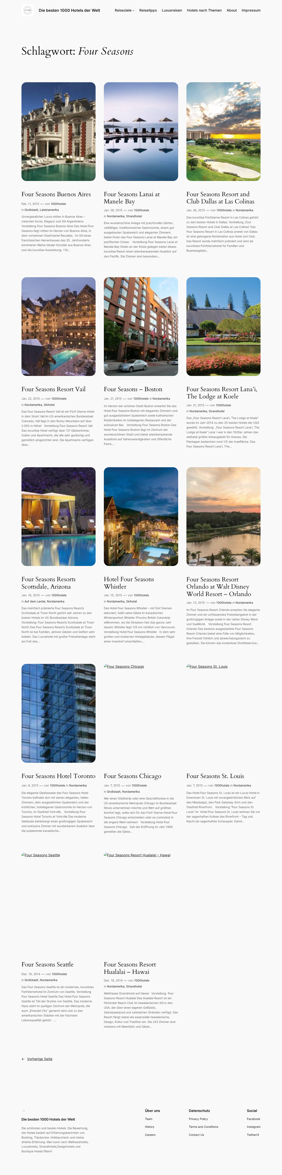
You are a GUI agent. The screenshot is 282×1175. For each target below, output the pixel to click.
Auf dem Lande (35, 601)
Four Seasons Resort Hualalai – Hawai (130, 968)
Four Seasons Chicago (132, 776)
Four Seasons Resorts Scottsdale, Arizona (48, 583)
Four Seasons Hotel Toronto (58, 776)
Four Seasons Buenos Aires (56, 194)
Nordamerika (115, 216)
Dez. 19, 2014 (30, 974)
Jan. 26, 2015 (113, 210)
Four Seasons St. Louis (215, 776)
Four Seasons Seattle (47, 964)
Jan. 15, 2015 (113, 595)
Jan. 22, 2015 (30, 398)
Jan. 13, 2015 (195, 602)
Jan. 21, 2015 (113, 398)
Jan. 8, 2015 (29, 785)
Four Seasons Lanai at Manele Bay (132, 198)
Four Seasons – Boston (133, 389)
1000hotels (58, 203)
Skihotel (49, 404)
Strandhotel (134, 216)
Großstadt (31, 209)
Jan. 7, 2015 (112, 785)
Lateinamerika (49, 209)
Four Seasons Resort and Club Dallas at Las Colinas (220, 198)
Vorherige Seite (36, 1059)
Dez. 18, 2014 (113, 980)
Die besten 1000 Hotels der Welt (69, 10)
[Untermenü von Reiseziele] (133, 10)
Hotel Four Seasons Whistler (129, 583)
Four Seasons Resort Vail (53, 389)
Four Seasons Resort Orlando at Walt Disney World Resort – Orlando (218, 587)
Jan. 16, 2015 (30, 595)
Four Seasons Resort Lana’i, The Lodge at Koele (221, 393)
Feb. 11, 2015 (30, 203)
